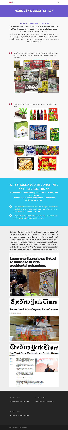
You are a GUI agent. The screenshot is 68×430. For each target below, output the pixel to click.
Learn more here (34, 211)
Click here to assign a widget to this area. (19, 401)
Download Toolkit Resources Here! (34, 23)
